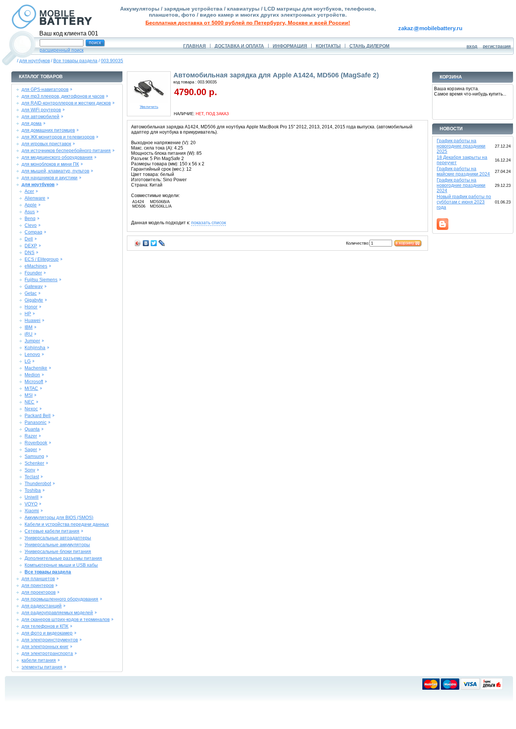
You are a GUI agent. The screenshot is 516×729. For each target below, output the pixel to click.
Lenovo (32, 354)
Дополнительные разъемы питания (63, 558)
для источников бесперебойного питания (66, 150)
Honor (31, 307)
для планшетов (38, 578)
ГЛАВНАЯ (194, 46)
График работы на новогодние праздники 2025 (461, 146)
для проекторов (39, 592)
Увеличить (149, 107)
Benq (30, 218)
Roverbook (36, 442)
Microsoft (34, 381)
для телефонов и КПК (45, 626)
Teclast (32, 476)
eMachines (36, 266)
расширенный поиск (61, 50)
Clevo (31, 225)
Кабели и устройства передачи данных (67, 524)
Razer (31, 436)
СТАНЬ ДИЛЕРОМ (369, 46)
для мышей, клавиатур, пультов (55, 171)
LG (28, 361)
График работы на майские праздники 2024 (463, 171)
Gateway (34, 286)
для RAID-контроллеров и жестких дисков (66, 103)
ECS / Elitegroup (42, 259)
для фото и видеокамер (47, 633)
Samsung (34, 456)
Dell (29, 239)
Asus (30, 211)
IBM (28, 327)
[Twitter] (154, 243)
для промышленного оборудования (60, 599)
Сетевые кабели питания (52, 531)
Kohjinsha (35, 347)
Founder (33, 273)
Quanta (32, 429)
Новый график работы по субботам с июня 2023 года (464, 202)
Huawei (32, 320)
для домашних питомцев (48, 130)
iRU (28, 334)
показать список (208, 222)
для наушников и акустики (49, 177)
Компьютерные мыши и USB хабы (61, 565)
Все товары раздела (75, 60)
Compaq (33, 232)
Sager (31, 449)
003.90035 (112, 60)
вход (472, 46)
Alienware (35, 198)
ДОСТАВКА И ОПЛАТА (239, 46)
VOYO (31, 504)
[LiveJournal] (162, 243)
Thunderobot (38, 483)
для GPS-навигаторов (45, 89)
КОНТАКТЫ (328, 46)
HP (28, 313)
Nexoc (31, 409)
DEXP (31, 245)
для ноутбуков (34, 60)
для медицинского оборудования (57, 157)
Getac (31, 293)
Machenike (36, 368)
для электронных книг (45, 646)
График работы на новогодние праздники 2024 (461, 185)
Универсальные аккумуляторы (57, 544)
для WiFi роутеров (41, 110)
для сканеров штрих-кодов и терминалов (66, 619)
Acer (29, 191)
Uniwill (32, 497)
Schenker (34, 463)
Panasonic (35, 422)
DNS (29, 252)
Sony (30, 470)
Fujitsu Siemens (41, 279)
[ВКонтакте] (146, 243)
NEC (29, 402)
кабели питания (39, 660)
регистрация (497, 46)
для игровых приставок (46, 143)
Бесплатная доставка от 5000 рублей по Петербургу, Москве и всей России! (247, 23)
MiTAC (31, 388)
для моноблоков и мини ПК (50, 164)
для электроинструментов (50, 640)
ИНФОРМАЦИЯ (290, 46)
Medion (32, 375)
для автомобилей (40, 116)
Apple (31, 205)
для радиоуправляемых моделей (57, 612)
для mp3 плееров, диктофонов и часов (63, 96)
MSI (28, 395)
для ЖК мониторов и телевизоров (58, 137)
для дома (32, 123)
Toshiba (33, 490)
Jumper (32, 341)
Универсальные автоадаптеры (58, 538)
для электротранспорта (47, 653)
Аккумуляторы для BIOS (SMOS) (59, 517)
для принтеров (38, 585)
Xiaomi (32, 510)
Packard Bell (38, 415)
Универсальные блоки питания (58, 551)
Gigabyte (34, 300)
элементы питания (42, 667)
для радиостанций (42, 606)
